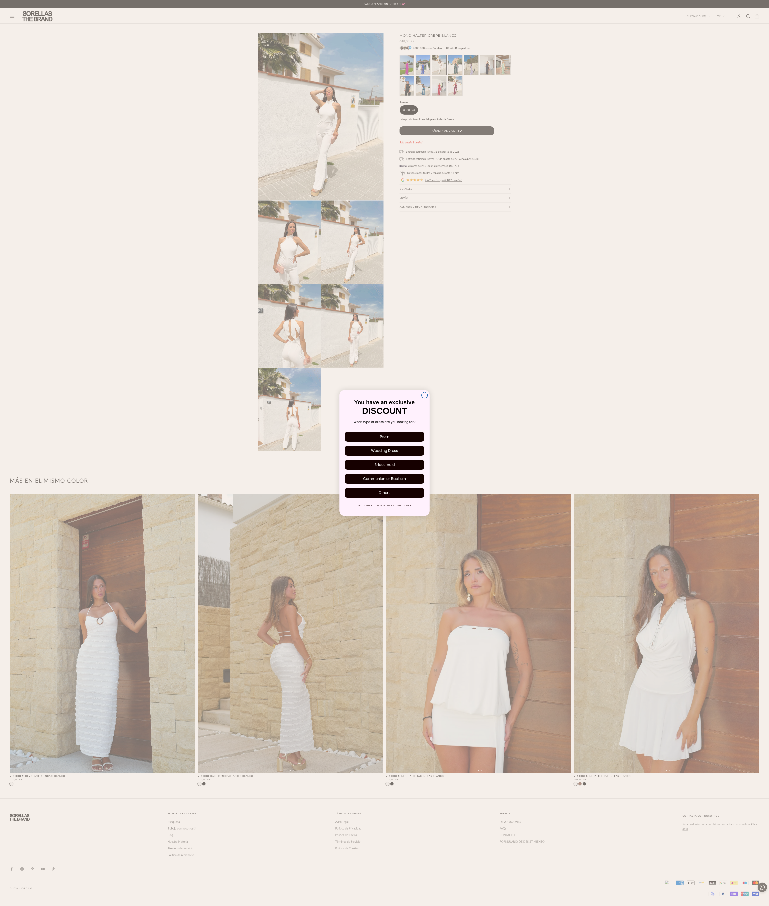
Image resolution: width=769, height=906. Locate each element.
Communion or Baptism (384, 478)
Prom (384, 436)
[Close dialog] (425, 395)
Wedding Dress (384, 450)
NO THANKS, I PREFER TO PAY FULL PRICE (384, 505)
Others (384, 492)
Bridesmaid (384, 464)
